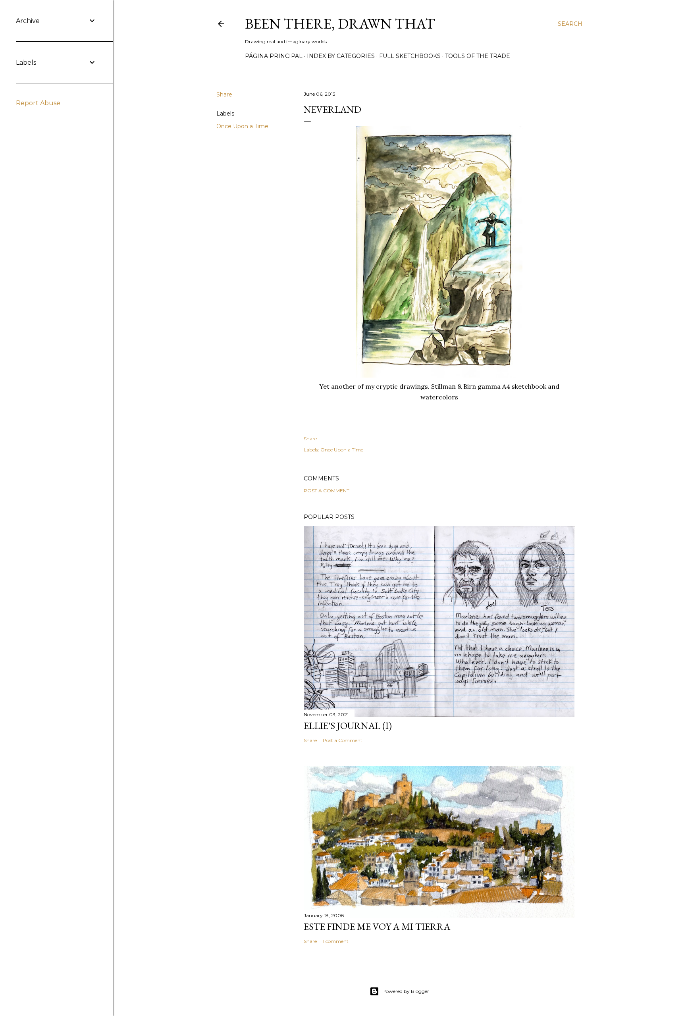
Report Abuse (38, 103)
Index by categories (341, 56)
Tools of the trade (477, 56)
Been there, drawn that (340, 23)
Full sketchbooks (410, 56)
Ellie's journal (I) (348, 725)
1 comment (336, 941)
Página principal (274, 56)
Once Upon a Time (242, 126)
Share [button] (224, 94)
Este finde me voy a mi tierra (377, 926)
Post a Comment (326, 491)
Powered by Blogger (405, 991)
